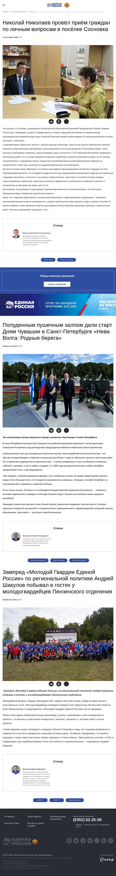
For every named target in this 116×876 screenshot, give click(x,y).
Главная (6, 12)
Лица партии (34, 816)
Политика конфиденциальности (16, 863)
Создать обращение (57, 284)
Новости (32, 12)
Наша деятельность (18, 12)
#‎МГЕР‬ (40, 800)
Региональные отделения (58, 817)
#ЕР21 (56, 800)
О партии (9, 816)
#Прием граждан (66, 260)
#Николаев (48, 260)
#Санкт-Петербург (79, 560)
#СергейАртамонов (38, 560)
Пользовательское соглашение (15, 861)
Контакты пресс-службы (36, 824)
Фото (46, 210)
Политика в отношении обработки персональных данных (26, 866)
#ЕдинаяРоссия (75, 800)
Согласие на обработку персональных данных (21, 868)
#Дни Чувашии (58, 560)
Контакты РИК (11, 823)
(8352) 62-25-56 (87, 819)
